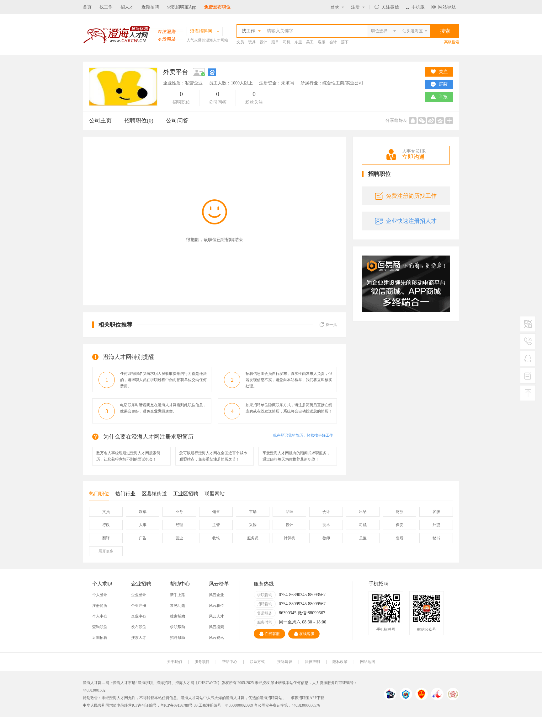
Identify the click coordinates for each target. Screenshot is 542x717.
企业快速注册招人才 (411, 221)
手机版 (418, 7)
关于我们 (174, 662)
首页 (87, 7)
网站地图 (367, 662)
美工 (310, 42)
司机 (286, 42)
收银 (216, 538)
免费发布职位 (217, 7)
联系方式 (257, 662)
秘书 (436, 538)
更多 (106, 551)
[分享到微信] (422, 120)
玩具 (252, 42)
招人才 (127, 7)
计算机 (289, 538)
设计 (263, 42)
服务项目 (202, 662)
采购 (253, 525)
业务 (179, 511)
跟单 (275, 42)
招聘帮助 (177, 637)
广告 (142, 538)
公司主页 (100, 120)
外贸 (436, 525)
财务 (399, 511)
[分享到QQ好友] (413, 120)
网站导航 (447, 7)
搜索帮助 (177, 616)
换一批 (331, 324)
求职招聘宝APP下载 (307, 698)
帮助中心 (229, 662)
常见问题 (177, 605)
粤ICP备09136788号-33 (179, 705)
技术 (326, 525)
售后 (399, 538)
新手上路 (177, 595)
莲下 (344, 42)
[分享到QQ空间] (440, 120)
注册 (355, 7)
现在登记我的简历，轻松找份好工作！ (305, 435)
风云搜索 (216, 627)
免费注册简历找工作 (411, 196)
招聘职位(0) (138, 120)
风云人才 (216, 616)
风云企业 (216, 595)
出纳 (363, 511)
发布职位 (138, 627)
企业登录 (138, 595)
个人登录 (99, 595)
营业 (179, 538)
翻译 (106, 538)
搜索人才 (138, 637)
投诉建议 (284, 662)
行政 (106, 525)
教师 (326, 538)
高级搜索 (451, 42)
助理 (289, 511)
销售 (216, 511)
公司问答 (177, 120)
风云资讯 (216, 637)
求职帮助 (177, 627)
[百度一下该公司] (212, 71)
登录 (334, 7)
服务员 (252, 538)
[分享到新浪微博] (431, 120)
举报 (443, 96)
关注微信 (390, 7)
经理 (179, 525)
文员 (240, 42)
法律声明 (312, 662)
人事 (142, 525)
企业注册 (138, 605)
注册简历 (99, 605)
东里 (298, 42)
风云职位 (216, 605)
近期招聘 (150, 7)
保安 (399, 525)
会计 (333, 42)
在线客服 (272, 634)
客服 (321, 42)
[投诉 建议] (527, 378)
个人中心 (99, 616)
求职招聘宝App (181, 7)
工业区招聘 (185, 493)
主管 (216, 525)
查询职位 (99, 627)
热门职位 (99, 493)
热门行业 (125, 493)
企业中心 (138, 616)
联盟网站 (215, 493)
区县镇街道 (154, 493)
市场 (253, 511)
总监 (363, 538)
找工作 (106, 7)
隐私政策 (340, 662)
